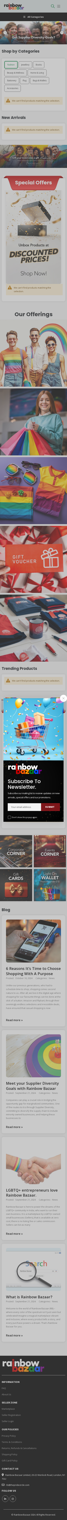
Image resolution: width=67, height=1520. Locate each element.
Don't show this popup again (24, 817)
